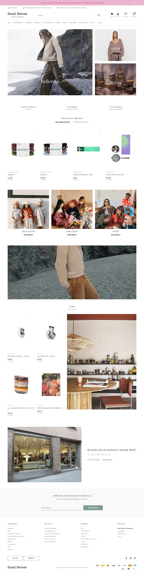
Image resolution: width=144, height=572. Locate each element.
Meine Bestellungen (49, 531)
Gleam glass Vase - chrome (46, 356)
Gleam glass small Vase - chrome (18, 356)
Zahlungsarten (12, 539)
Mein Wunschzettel (49, 539)
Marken (99, 22)
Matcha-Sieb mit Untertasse (115, 175)
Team (9, 547)
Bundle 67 (44, 175)
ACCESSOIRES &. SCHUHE (51, 22)
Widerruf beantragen (50, 536)
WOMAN (37, 22)
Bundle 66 (11, 175)
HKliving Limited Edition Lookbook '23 (49, 408)
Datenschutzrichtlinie (13, 533)
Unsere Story (107, 460)
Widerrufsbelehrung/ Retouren (16, 536)
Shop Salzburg (11, 544)
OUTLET (92, 22)
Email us (31, 558)
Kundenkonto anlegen (50, 528)
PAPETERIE (73, 22)
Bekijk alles (72, 309)
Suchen (98, 15)
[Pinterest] (135, 558)
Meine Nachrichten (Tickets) (52, 533)
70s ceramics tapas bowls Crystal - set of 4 (21, 409)
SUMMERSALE (18, 22)
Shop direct (28, 235)
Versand (10, 541)
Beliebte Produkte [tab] (81, 122)
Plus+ (80, 567)
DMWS (75, 567)
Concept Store (93, 460)
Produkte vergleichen (50, 541)
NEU (9, 22)
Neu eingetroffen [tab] (62, 122)
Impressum (11, 528)
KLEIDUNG (28, 22)
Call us (15, 558)
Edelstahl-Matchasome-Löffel (83, 175)
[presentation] (9, 149)
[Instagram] (130, 558)
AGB (9, 531)
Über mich (10, 549)
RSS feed (85, 567)
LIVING (64, 22)
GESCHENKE (83, 22)
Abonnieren (93, 508)
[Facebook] (126, 558)
